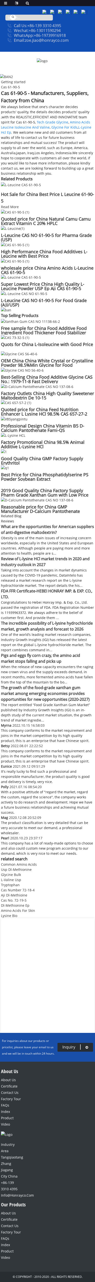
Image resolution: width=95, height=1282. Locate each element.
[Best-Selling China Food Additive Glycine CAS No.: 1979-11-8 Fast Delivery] (22, 369)
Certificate (9, 1086)
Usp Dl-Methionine (16, 869)
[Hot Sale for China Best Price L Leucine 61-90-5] (21, 184)
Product (7, 1118)
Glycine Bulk (11, 874)
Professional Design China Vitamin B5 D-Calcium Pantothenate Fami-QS (42, 428)
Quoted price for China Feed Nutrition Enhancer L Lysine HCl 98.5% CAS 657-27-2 (44, 412)
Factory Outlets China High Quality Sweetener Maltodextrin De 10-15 (47, 395)
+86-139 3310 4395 (9, 1185)
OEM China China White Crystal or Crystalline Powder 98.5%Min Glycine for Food (47, 363)
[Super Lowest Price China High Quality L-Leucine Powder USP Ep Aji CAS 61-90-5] (21, 277)
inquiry (68, 1047)
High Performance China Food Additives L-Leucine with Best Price (44, 254)
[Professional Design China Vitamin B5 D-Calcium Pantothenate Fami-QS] (14, 418)
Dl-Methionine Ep (15, 905)
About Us (8, 1080)
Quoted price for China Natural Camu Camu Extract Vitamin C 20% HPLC (46, 221)
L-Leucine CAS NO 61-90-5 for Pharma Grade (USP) (46, 237)
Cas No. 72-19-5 (14, 900)
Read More (10, 206)
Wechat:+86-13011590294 (37, 30)
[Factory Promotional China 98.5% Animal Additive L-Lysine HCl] (13, 435)
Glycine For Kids (64, 127)
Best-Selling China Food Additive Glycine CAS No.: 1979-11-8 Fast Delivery (47, 379)
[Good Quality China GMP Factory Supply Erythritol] (4, 451)
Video (5, 1124)
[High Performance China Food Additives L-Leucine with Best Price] (15, 244)
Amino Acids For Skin (18, 910)
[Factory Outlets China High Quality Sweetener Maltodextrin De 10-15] (37, 386)
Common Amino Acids (19, 864)
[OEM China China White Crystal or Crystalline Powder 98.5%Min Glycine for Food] (19, 353)
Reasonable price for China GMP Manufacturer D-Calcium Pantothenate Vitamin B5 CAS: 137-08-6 (40, 511)
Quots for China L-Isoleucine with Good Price (47, 344)
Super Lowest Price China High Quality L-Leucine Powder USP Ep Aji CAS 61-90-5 (42, 286)
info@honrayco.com (10, 1195)
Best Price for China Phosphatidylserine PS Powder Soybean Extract (44, 477)
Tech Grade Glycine (52, 122)
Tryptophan (10, 885)
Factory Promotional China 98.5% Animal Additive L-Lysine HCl (43, 444)
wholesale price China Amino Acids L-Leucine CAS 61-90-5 (47, 270)
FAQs (5, 1105)
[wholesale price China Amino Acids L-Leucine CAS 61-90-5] (15, 260)
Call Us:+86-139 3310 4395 (37, 25)
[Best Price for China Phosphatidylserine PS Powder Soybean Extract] (5, 467)
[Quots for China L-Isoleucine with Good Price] (15, 337)
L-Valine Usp (11, 879)
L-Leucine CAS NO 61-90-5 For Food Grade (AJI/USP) (44, 302)
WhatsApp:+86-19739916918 (40, 35)
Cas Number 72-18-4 (18, 890)
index (5, 1111)
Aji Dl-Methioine (14, 895)
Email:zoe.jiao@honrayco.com (41, 40)
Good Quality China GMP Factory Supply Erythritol (42, 461)
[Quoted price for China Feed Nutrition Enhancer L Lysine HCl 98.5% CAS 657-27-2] (16, 402)
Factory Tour (11, 1099)
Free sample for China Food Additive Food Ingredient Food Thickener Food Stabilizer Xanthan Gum (44, 332)
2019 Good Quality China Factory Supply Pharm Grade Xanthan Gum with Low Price (44, 493)
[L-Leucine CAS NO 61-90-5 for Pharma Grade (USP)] (12, 228)
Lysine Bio (9, 915)
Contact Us (10, 1092)
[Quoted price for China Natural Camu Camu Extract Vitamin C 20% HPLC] (15, 212)
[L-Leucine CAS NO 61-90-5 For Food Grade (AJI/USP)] (24, 293)
